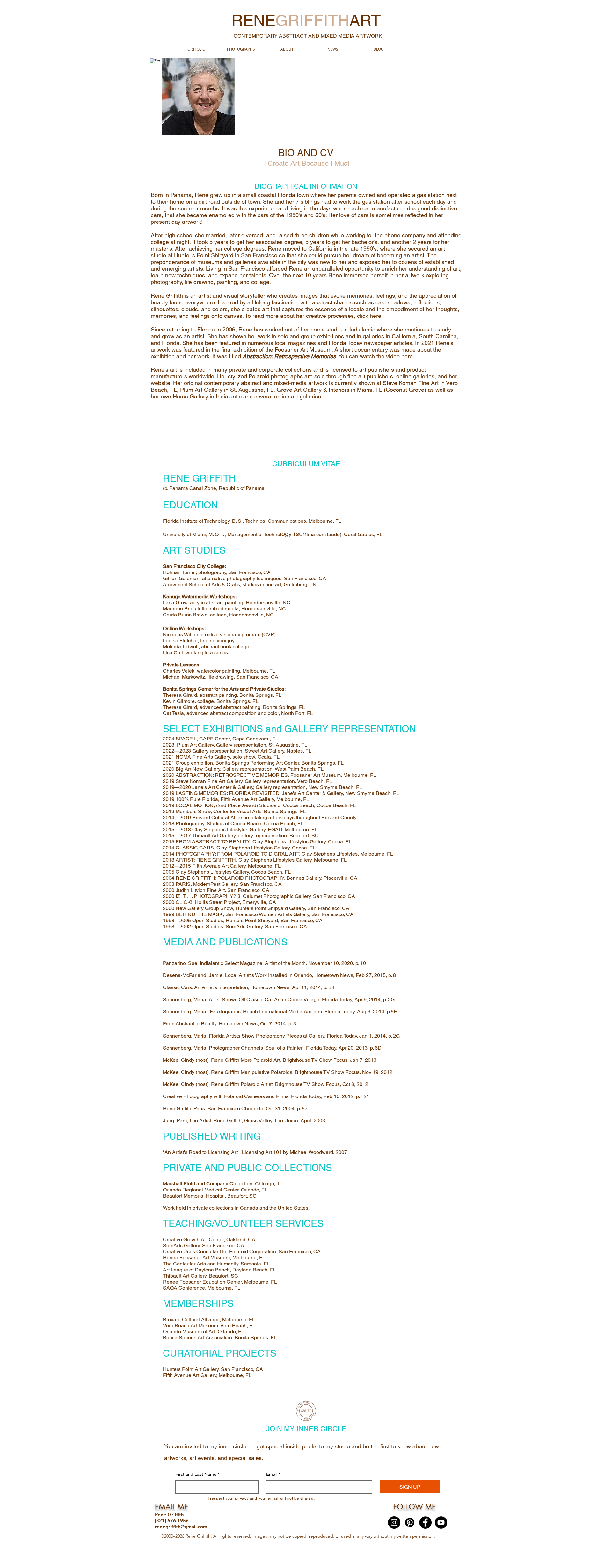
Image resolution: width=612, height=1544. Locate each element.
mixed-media (290, 383)
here (375, 315)
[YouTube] (441, 1522)
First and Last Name (197, 1474)
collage (260, 282)
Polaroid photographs (276, 376)
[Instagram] (394, 1522)
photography (166, 282)
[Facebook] (425, 1522)
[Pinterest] (410, 1522)
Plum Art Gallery (201, 389)
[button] (241, 46)
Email (273, 1474)
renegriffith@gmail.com (181, 1527)
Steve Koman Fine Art (411, 383)
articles (403, 342)
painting (227, 282)
